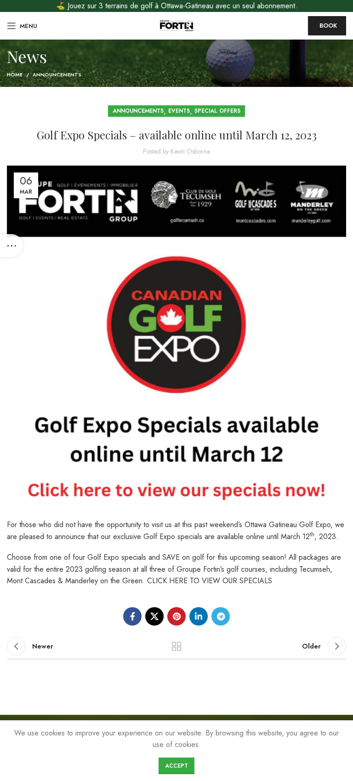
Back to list (176, 646)
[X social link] (154, 616)
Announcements (57, 74)
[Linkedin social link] (198, 616)
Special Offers (217, 111)
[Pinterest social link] (176, 616)
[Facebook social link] (132, 616)
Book (328, 25)
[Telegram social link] (220, 616)
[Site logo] (176, 25)
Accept (176, 766)
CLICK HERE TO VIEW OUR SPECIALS (209, 580)
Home (15, 74)
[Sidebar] (11, 245)
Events (179, 111)
